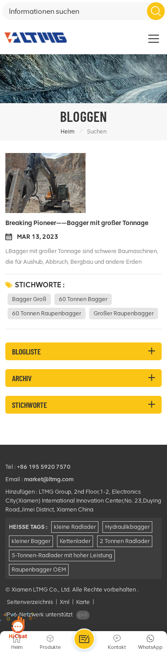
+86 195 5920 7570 (43, 466)
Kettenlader (75, 541)
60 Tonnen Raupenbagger (46, 313)
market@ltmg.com (48, 479)
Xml (64, 602)
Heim (67, 131)
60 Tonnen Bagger (83, 299)
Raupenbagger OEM (39, 569)
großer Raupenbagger (124, 313)
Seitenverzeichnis (30, 602)
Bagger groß (29, 299)
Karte (83, 602)
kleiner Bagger (31, 541)
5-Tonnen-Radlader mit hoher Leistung (62, 555)
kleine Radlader (75, 526)
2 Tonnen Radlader (125, 541)
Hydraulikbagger (127, 526)
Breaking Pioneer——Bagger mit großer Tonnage (76, 223)
